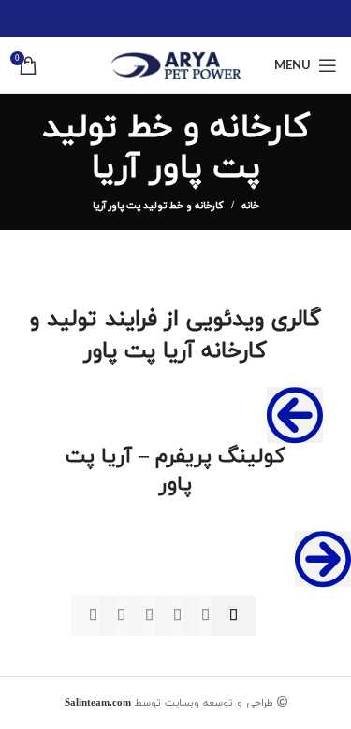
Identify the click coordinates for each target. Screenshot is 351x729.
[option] (175, 491)
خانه (250, 205)
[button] (295, 415)
